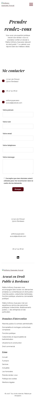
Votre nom (7, 122)
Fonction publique (8, 333)
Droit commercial (8, 346)
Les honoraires (7, 371)
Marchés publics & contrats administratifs (17, 324)
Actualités (6, 368)
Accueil (5, 357)
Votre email (7, 134)
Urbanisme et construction (12, 343)
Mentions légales (8, 382)
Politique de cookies (9, 379)
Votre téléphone (9, 145)
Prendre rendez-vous (10, 375)
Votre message (8, 157)
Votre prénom (8, 110)
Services (5, 364)
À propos (5, 361)
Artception (17, 396)
